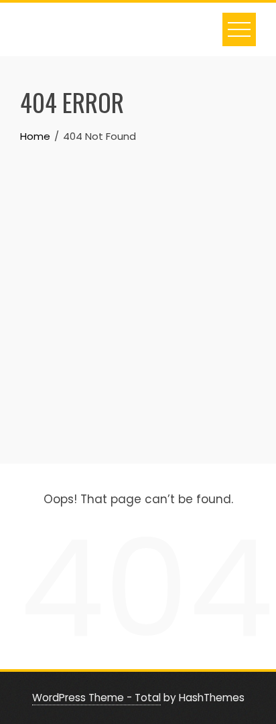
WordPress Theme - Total (96, 698)
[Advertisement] (138, 289)
